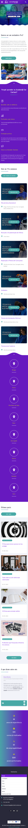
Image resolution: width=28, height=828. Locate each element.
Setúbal (4, 788)
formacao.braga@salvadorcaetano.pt (12, 805)
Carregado (4, 778)
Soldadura (4, 290)
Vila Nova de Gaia (6, 794)
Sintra (3, 791)
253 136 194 (6, 802)
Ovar (3, 783)
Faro (3, 781)
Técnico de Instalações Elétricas (11, 318)
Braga (3, 775)
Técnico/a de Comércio (8, 346)
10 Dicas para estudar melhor (11, 611)
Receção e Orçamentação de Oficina (12, 232)
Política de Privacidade (14, 827)
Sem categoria (7, 540)
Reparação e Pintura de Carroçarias (12, 260)
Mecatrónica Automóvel (8, 203)
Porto (3, 786)
